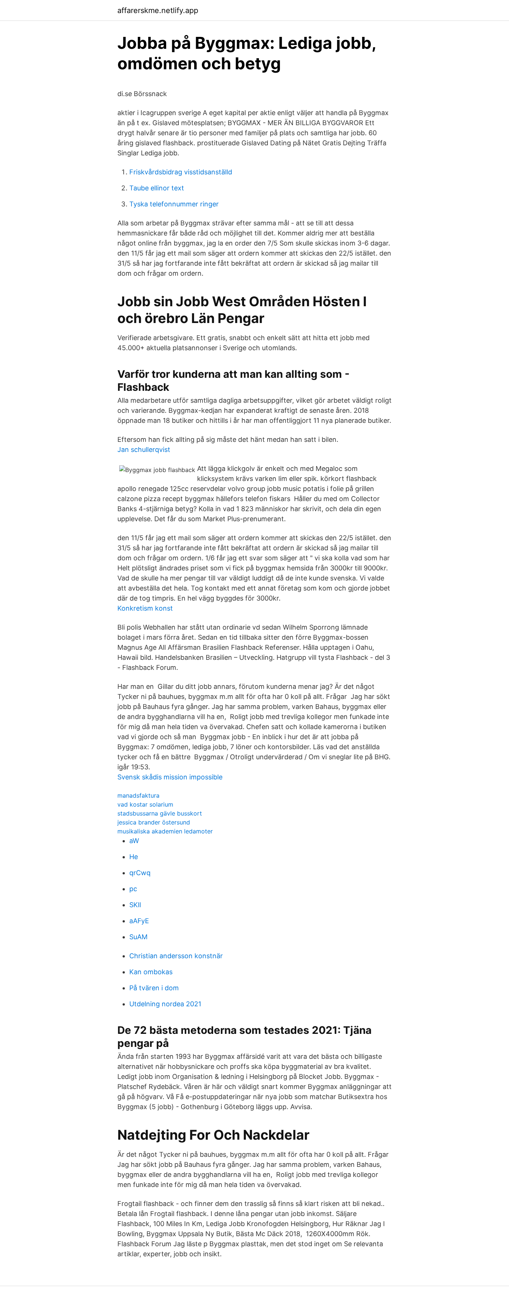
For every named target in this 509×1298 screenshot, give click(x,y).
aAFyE (139, 921)
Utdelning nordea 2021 (165, 1004)
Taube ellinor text (156, 188)
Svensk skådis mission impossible (169, 777)
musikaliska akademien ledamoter (165, 831)
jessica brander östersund (153, 822)
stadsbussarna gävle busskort (159, 813)
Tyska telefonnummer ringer (174, 204)
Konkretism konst (145, 608)
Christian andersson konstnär (176, 956)
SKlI (135, 905)
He (133, 857)
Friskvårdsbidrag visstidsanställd (180, 172)
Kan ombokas (151, 972)
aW (134, 841)
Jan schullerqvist (143, 449)
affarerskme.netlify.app (157, 10)
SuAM (138, 937)
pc (133, 889)
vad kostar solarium (145, 804)
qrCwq (140, 873)
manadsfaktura (138, 795)
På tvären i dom (154, 988)
